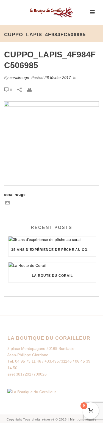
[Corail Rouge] (52, 12)
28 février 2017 (57, 77)
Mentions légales (83, 419)
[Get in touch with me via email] (7, 203)
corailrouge (19, 77)
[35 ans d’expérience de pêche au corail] (52, 239)
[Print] (32, 89)
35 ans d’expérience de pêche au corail (53, 250)
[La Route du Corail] (52, 265)
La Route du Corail (52, 276)
